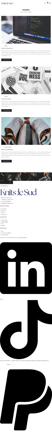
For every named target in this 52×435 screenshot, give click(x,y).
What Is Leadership (7, 149)
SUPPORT (3, 228)
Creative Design (6, 99)
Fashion (6, 147)
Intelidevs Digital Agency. (42, 360)
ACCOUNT (3, 217)
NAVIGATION (4, 206)
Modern (10, 147)
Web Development (7, 48)
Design (5, 45)
